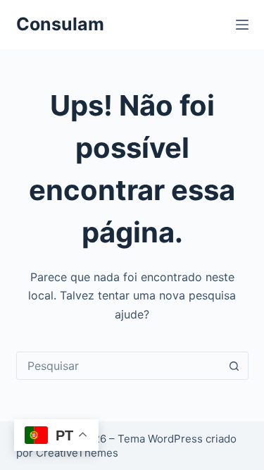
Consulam (60, 24)
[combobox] (119, 366)
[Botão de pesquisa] (234, 365)
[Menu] (242, 24)
